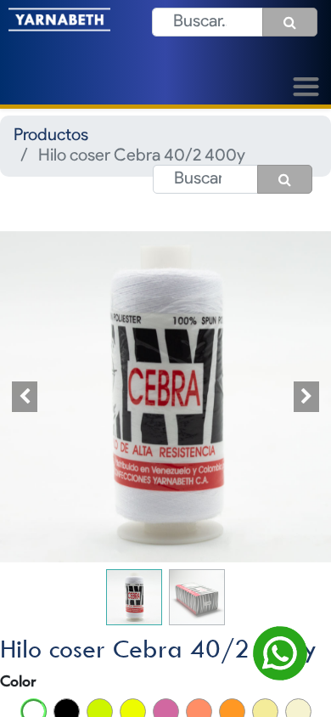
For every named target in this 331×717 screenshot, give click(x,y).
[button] (25, 396)
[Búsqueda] (289, 22)
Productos (51, 135)
